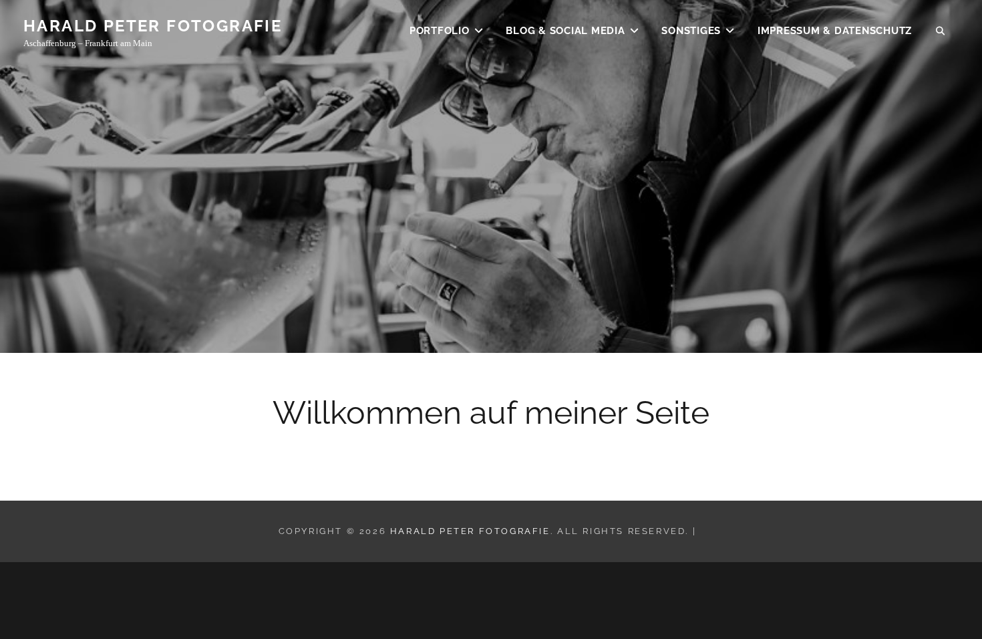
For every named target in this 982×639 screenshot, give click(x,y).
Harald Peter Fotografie (152, 25)
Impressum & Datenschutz (835, 31)
